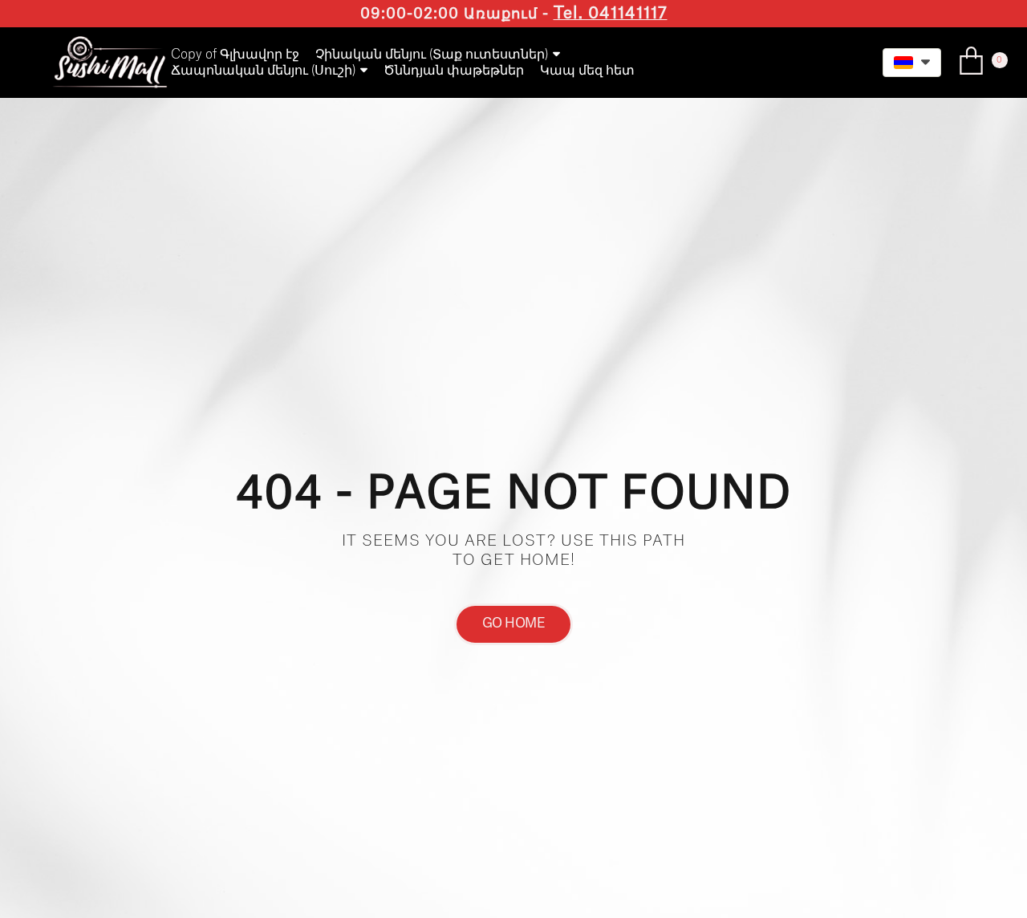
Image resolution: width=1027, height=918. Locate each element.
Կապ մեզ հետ (587, 70)
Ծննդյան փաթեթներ (454, 70)
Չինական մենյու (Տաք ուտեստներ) (431, 54)
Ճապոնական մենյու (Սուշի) (263, 70)
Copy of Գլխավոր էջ (235, 54)
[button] (912, 62)
